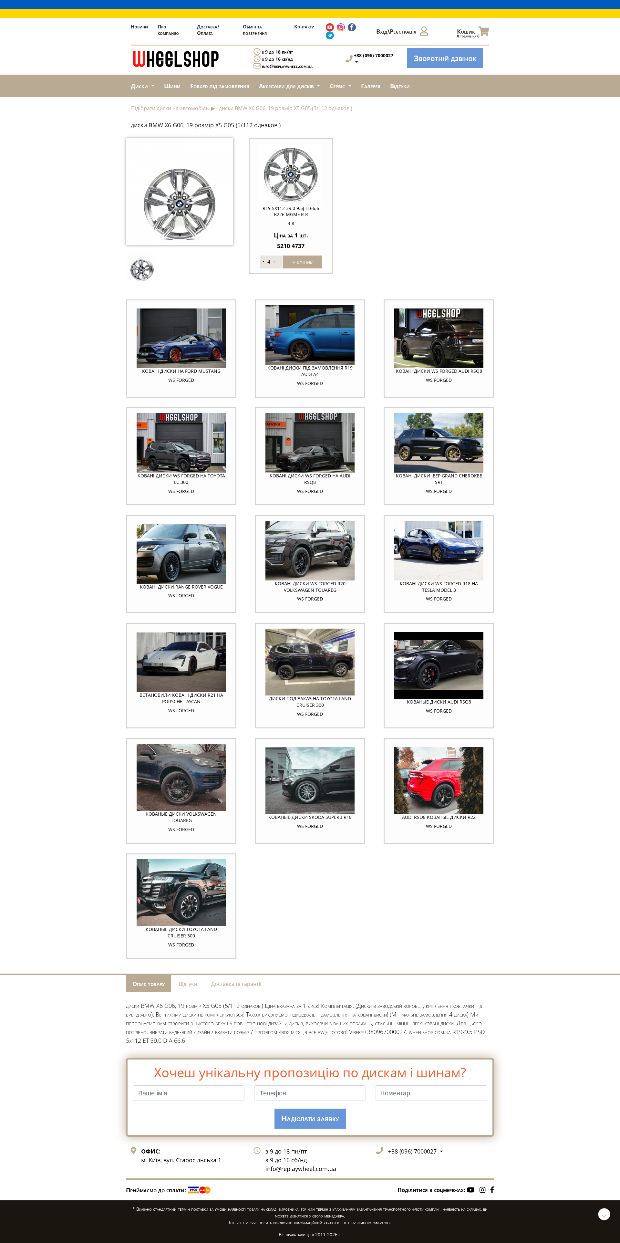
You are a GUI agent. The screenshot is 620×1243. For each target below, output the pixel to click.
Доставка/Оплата (208, 29)
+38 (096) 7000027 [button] (413, 1151)
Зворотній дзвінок (445, 58)
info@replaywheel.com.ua (287, 66)
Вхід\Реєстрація (396, 31)
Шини (172, 86)
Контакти (304, 26)
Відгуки (400, 86)
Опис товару (148, 983)
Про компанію (168, 29)
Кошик (468, 33)
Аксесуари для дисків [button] (287, 86)
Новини (139, 26)
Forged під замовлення (219, 86)
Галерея (370, 86)
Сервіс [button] (338, 86)
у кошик (303, 262)
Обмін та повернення (255, 29)
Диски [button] (140, 86)
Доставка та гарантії (236, 983)
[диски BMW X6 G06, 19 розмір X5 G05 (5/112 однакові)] (179, 190)
